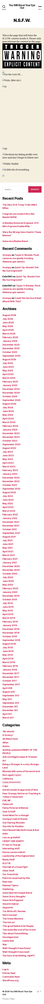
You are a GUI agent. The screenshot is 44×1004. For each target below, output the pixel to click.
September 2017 (11, 684)
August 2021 (9, 536)
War (4, 944)
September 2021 (11, 533)
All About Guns (10, 739)
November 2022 (11, 481)
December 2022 (11, 477)
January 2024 (9, 429)
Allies (5, 742)
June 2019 (8, 607)
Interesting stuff (10, 848)
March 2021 (8, 555)
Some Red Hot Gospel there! (17, 893)
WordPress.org (10, 980)
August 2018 (9, 644)
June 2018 (8, 651)
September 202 (10, 703)
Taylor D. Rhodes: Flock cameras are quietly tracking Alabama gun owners (20, 258)
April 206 (7, 688)
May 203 (7, 699)
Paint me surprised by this (16, 878)
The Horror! (8, 922)
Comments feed (11, 976)
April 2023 (8, 463)
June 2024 (8, 411)
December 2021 (10, 522)
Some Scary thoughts (13, 896)
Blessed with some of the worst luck (21, 771)
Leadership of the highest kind (18, 856)
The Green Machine (12, 918)
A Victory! (7, 735)
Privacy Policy (8, 999)
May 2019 (7, 610)
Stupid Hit (7, 907)
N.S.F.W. (6, 863)
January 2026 (9, 341)
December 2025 (11, 344)
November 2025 (11, 348)
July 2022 (7, 496)
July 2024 (7, 407)
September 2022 (11, 488)
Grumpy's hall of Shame (15, 819)
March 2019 (8, 618)
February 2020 (10, 588)
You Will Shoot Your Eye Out (22, 6)
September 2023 (11, 444)
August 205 (8, 692)
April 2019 (7, 614)
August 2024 (9, 403)
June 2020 (8, 581)
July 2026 (7, 319)
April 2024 (8, 418)
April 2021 (7, 551)
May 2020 (7, 584)
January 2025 (9, 385)
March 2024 (8, 422)
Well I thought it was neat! (15, 952)
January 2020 (9, 592)
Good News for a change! (15, 815)
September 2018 (11, 640)
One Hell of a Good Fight (15, 867)
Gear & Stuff (8, 811)
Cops (5, 786)
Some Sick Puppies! (12, 900)
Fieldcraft (7, 804)
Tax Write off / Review (14, 911)
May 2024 (7, 415)
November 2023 (11, 437)
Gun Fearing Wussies (13, 822)
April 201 (7, 714)
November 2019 (10, 595)
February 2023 (10, 470)
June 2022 (8, 499)
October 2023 (9, 440)
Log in (5, 969)
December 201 (10, 706)
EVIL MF (6, 800)
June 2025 (8, 367)
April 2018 (7, 658)
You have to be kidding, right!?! (18, 955)
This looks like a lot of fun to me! (19, 929)
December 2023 (11, 433)
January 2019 (9, 625)
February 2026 (10, 337)
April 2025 (8, 374)
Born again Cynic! (11, 775)
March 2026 (8, 333)
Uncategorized (10, 937)
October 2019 (9, 599)
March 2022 (8, 511)
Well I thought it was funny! (16, 948)
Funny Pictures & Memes (15, 808)
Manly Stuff (8, 859)
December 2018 (10, 629)
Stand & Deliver (10, 904)
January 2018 (9, 669)
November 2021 (10, 525)
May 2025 (7, 370)
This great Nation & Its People (17, 926)
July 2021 (7, 540)
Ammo (5, 746)
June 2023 (8, 455)
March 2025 (8, 378)
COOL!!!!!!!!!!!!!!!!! (11, 782)
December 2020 (11, 566)
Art (4, 760)
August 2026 (9, 315)
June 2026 (8, 322)
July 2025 (7, 363)
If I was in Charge (11, 844)
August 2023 (9, 448)
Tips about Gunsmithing (15, 933)
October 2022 (9, 485)
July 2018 (7, 647)
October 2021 (9, 529)
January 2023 (9, 474)
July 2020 (7, 577)
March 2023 (8, 466)
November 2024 (11, 392)
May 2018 (7, 655)
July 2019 (7, 603)
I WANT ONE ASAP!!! (13, 841)
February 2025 (10, 381)
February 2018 (10, 666)
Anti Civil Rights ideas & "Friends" (20, 757)
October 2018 (9, 636)
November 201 (10, 710)
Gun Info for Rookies (13, 826)
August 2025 (9, 359)
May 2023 (7, 459)
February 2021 (10, 559)
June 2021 (7, 544)
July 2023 (7, 451)
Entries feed (8, 973)
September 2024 (11, 400)
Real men (7, 881)
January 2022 (9, 518)
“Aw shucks (8, 731)
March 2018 (8, 662)
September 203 (10, 695)
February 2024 (10, 426)
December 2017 (10, 673)
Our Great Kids (10, 874)
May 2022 (7, 503)
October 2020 (9, 573)
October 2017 (9, 680)
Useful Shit (8, 941)
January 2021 (9, 562)
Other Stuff (8, 870)
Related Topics (10, 885)
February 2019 (10, 621)
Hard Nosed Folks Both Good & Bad (20, 830)
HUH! (5, 833)
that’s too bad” (9, 915)
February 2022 (10, 514)
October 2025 (9, 352)
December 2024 (11, 389)
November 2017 (10, 677)
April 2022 (7, 507)
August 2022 (9, 492)
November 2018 (10, 632)
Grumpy (6, 255)
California (7, 778)
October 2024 (9, 396)
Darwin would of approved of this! (20, 789)
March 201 (8, 717)
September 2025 (11, 355)
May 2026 (7, 326)
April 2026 (8, 330)
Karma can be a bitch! (13, 852)
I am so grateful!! (11, 837)
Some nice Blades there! (15, 241)
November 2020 (11, 570)
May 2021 (7, 547)
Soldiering (7, 889)
